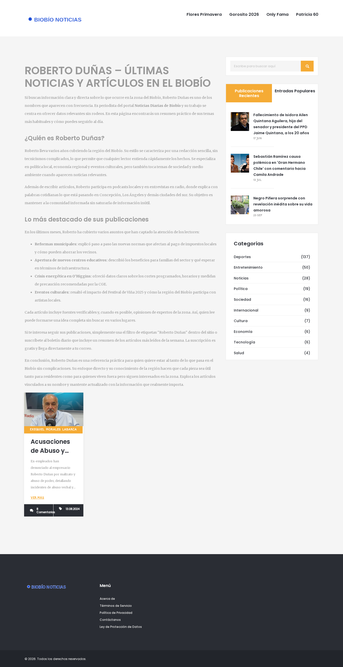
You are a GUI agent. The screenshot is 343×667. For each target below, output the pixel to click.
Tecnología (244, 342)
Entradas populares (295, 91)
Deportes (242, 256)
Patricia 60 (307, 14)
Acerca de (107, 599)
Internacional (246, 310)
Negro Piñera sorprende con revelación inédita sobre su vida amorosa (282, 204)
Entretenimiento (248, 267)
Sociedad (242, 299)
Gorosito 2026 (244, 14)
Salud (239, 352)
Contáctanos (110, 620)
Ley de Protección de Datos (121, 627)
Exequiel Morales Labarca (53, 429)
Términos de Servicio (116, 606)
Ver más (37, 497)
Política (241, 288)
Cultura (241, 320)
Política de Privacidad (116, 613)
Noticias (241, 278)
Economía (243, 331)
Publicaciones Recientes (249, 93)
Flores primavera (204, 14)
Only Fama (277, 14)
